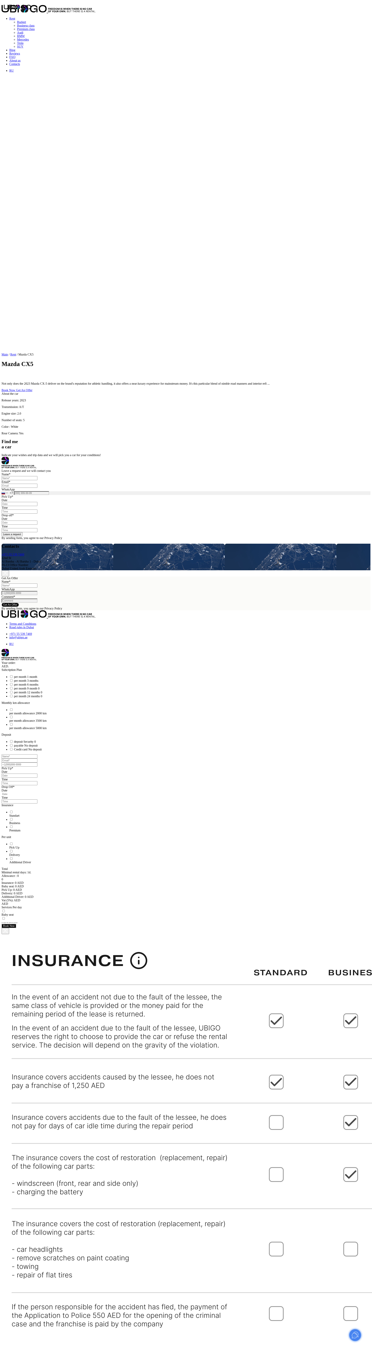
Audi (20, 32)
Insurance (7, 805)
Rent (12, 18)
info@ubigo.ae (18, 637)
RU (11, 70)
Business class (25, 25)
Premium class (26, 29)
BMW (21, 36)
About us (15, 60)
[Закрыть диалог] (5, 931)
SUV (20, 46)
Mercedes (23, 39)
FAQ (12, 57)
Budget (21, 22)
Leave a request (12, 534)
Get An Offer (10, 604)
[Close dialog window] (5, 573)
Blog (12, 50)
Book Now (9, 925)
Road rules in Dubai (21, 627)
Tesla (20, 43)
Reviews (14, 53)
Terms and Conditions (22, 623)
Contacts (14, 64)
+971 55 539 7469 (13, 554)
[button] (9, 390)
